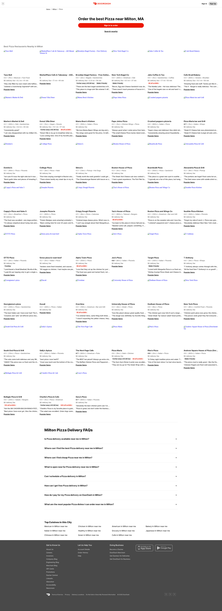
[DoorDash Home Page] (102, 4)
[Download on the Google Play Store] (164, 548)
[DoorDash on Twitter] (170, 594)
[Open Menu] (3, 3)
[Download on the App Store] (144, 548)
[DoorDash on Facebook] (166, 594)
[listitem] (49, 526)
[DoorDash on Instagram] (174, 594)
